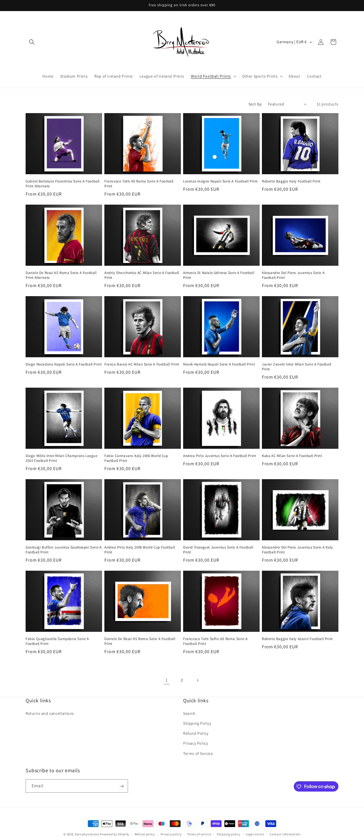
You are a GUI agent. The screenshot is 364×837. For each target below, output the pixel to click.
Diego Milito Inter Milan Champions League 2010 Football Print (62, 458)
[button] (32, 42)
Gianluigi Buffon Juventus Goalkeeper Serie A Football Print (64, 549)
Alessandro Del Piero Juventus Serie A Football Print (293, 275)
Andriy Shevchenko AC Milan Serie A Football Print (141, 275)
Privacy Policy (195, 743)
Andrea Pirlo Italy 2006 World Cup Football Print (139, 549)
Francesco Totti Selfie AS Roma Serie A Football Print (215, 641)
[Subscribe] (121, 786)
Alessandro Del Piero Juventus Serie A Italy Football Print (297, 549)
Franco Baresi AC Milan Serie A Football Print (141, 364)
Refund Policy (195, 733)
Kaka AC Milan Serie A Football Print (292, 456)
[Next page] (197, 680)
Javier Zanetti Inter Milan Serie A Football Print (296, 366)
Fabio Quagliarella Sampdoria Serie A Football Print (57, 641)
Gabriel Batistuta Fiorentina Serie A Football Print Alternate (63, 183)
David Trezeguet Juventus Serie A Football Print (218, 549)
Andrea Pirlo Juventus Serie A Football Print (219, 456)
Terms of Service (198, 753)
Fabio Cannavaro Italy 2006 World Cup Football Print (136, 458)
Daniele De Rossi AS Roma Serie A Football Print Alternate (61, 275)
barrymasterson (87, 834)
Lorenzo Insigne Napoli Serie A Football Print (220, 181)
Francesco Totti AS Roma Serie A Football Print (138, 183)
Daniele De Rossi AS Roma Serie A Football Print (139, 641)
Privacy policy (171, 834)
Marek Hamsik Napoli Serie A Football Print (219, 364)
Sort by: (255, 104)
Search (189, 713)
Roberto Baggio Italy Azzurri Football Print (297, 639)
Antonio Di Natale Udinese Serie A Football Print (218, 275)
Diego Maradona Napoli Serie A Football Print (64, 364)
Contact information (285, 834)
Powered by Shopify (114, 834)
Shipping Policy (197, 723)
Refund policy (145, 834)
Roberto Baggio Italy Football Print (291, 181)
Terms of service (199, 834)
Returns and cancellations (50, 713)
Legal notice (255, 834)
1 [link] (167, 680)
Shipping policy (228, 834)
